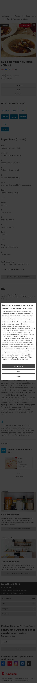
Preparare (18, 94)
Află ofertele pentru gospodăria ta (18, 573)
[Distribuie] (2, 69)
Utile (3, 603)
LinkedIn (22, 663)
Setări (18, 377)
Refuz (18, 371)
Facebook (3, 663)
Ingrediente (18, 85)
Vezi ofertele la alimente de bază (18, 529)
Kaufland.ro (5, 16)
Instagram (16, 663)
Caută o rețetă (31, 16)
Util (18, 90)
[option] (19, 463)
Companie (5, 609)
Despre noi (4, 678)
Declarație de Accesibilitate (21, 680)
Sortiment (5, 614)
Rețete (17, 16)
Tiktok (29, 663)
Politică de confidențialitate (16, 678)
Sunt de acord (18, 366)
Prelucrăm (5, 312)
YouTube (9, 663)
